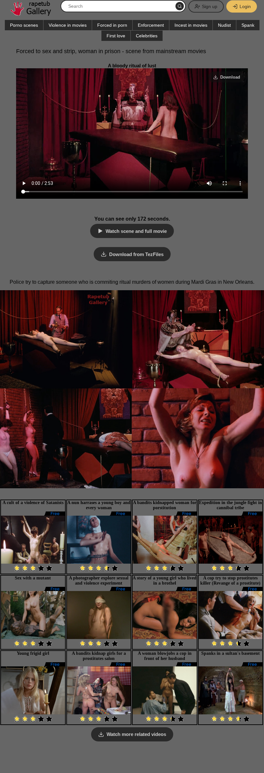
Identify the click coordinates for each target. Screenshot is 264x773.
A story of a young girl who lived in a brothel (164, 581)
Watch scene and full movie (136, 231)
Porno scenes (24, 25)
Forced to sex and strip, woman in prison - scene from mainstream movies (111, 51)
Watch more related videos (136, 734)
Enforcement (151, 25)
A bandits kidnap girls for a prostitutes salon (99, 656)
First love (116, 35)
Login (245, 6)
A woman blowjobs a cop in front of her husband (165, 656)
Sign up (209, 6)
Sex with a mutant (33, 578)
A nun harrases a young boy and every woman (98, 505)
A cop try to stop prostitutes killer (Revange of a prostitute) (230, 581)
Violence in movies (68, 25)
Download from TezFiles (136, 254)
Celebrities (146, 35)
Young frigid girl (33, 653)
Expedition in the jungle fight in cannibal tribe (230, 505)
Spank (247, 25)
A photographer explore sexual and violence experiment (98, 581)
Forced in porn (112, 25)
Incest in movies (190, 25)
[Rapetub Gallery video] (34, 13)
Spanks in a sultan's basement (230, 653)
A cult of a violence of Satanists (33, 502)
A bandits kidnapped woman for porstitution (164, 505)
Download (230, 77)
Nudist (224, 25)
